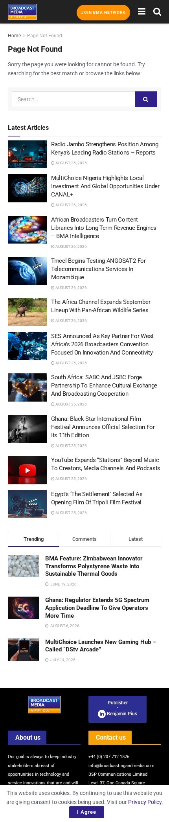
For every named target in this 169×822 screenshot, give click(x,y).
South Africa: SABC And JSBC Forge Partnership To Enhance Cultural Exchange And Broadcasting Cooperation (104, 385)
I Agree (86, 812)
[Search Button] (157, 12)
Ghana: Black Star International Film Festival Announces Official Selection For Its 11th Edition (103, 427)
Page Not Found (44, 35)
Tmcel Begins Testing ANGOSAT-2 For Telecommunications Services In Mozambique (98, 269)
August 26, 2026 (71, 163)
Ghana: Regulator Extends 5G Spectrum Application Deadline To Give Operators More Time (97, 607)
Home (14, 35)
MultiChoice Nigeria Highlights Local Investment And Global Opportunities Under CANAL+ (105, 186)
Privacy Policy (145, 802)
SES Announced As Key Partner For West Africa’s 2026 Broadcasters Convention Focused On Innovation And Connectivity (102, 344)
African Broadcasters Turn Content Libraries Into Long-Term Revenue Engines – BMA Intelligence (103, 228)
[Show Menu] (141, 12)
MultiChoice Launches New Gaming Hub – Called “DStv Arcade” (100, 645)
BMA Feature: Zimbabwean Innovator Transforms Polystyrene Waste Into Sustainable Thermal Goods (94, 566)
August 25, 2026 (71, 363)
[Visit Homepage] (22, 12)
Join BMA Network (103, 12)
